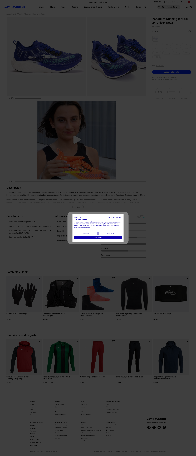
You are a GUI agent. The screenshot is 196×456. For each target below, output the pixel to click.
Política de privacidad (115, 217)
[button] (77, 217)
